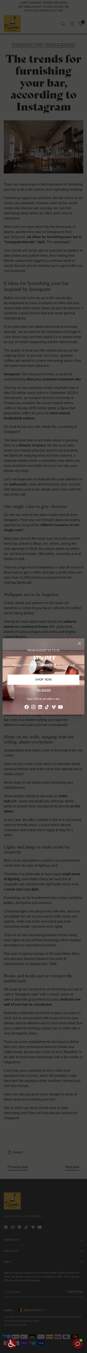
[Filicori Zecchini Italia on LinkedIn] (40, 707)
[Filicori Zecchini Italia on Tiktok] (46, 707)
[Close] (79, 643)
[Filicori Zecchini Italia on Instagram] (33, 707)
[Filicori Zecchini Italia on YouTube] (60, 707)
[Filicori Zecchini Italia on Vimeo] (53, 707)
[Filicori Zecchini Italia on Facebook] (26, 707)
